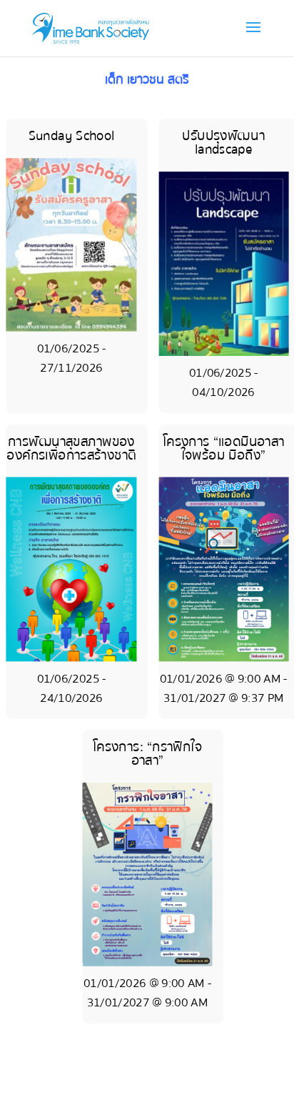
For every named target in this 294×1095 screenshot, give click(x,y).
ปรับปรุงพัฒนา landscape (223, 143)
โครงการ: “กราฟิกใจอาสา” (147, 753)
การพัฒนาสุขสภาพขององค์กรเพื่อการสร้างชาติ (71, 448)
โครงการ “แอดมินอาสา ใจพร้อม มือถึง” (224, 448)
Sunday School (72, 136)
